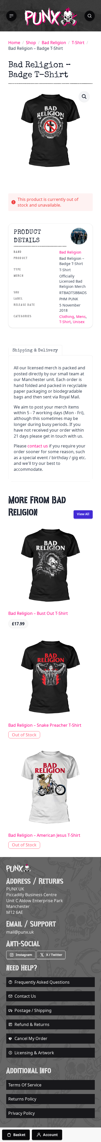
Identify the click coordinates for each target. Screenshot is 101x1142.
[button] (11, 16)
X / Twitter (54, 955)
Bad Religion (54, 42)
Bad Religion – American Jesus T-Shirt (44, 835)
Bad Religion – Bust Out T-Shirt (38, 613)
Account (50, 1134)
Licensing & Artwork (34, 1053)
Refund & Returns (32, 1024)
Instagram (24, 955)
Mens (81, 316)
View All (83, 514)
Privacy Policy (21, 1113)
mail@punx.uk (20, 932)
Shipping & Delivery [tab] (35, 350)
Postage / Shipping (33, 1010)
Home (14, 42)
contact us (37, 446)
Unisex (78, 321)
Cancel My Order (31, 1038)
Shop (31, 42)
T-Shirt (78, 42)
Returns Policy (22, 1099)
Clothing (66, 316)
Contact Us (25, 996)
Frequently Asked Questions (42, 982)
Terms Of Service (24, 1085)
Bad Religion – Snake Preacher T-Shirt (44, 725)
